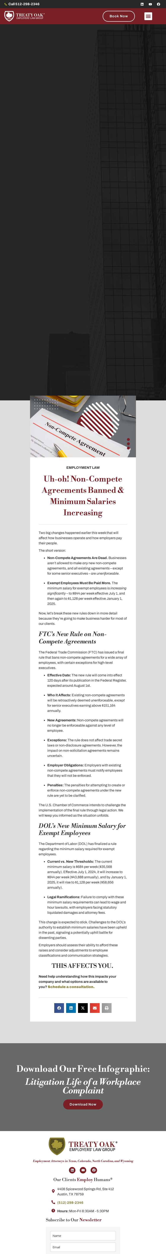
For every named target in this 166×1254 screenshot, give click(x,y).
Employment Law (83, 467)
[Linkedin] (142, 4)
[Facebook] (158, 4)
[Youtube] (150, 4)
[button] (148, 16)
